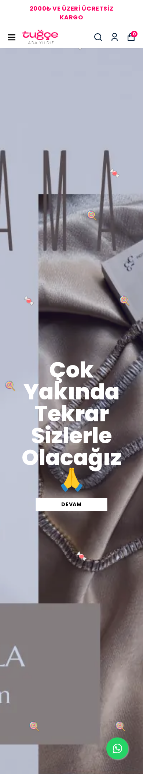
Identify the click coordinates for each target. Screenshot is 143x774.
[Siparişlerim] (114, 37)
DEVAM (71, 504)
